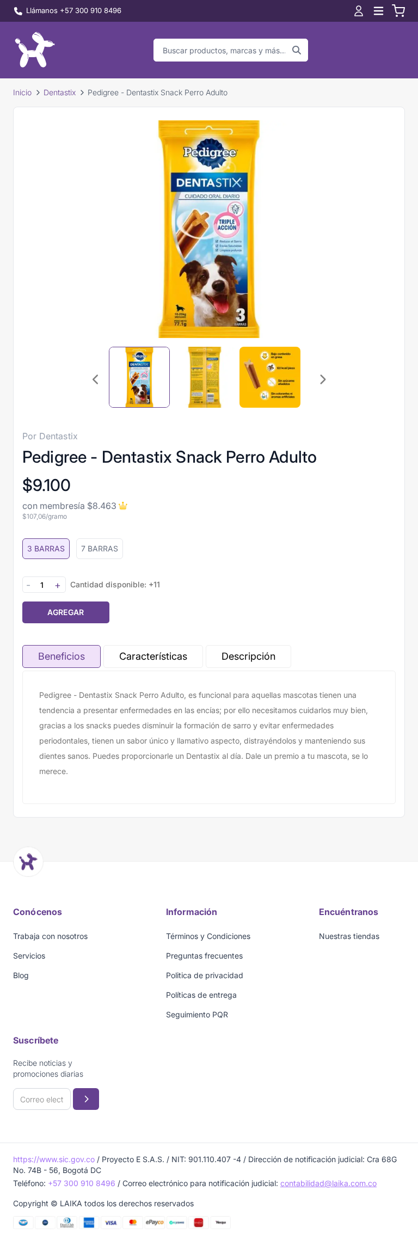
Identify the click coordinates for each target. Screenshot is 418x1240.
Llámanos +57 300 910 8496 (73, 10)
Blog (21, 975)
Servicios (29, 955)
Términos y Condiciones (208, 936)
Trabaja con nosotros (50, 936)
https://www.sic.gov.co (54, 1159)
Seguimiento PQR (197, 1014)
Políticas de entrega (201, 994)
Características (153, 656)
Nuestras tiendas (349, 936)
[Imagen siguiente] (322, 379)
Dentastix (60, 92)
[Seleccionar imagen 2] (204, 377)
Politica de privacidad (204, 975)
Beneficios (61, 656)
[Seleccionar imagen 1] (139, 377)
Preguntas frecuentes (204, 955)
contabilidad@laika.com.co (328, 1183)
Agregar (65, 612)
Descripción (248, 656)
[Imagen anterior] (95, 379)
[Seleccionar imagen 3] (269, 377)
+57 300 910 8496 (81, 1183)
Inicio (22, 92)
